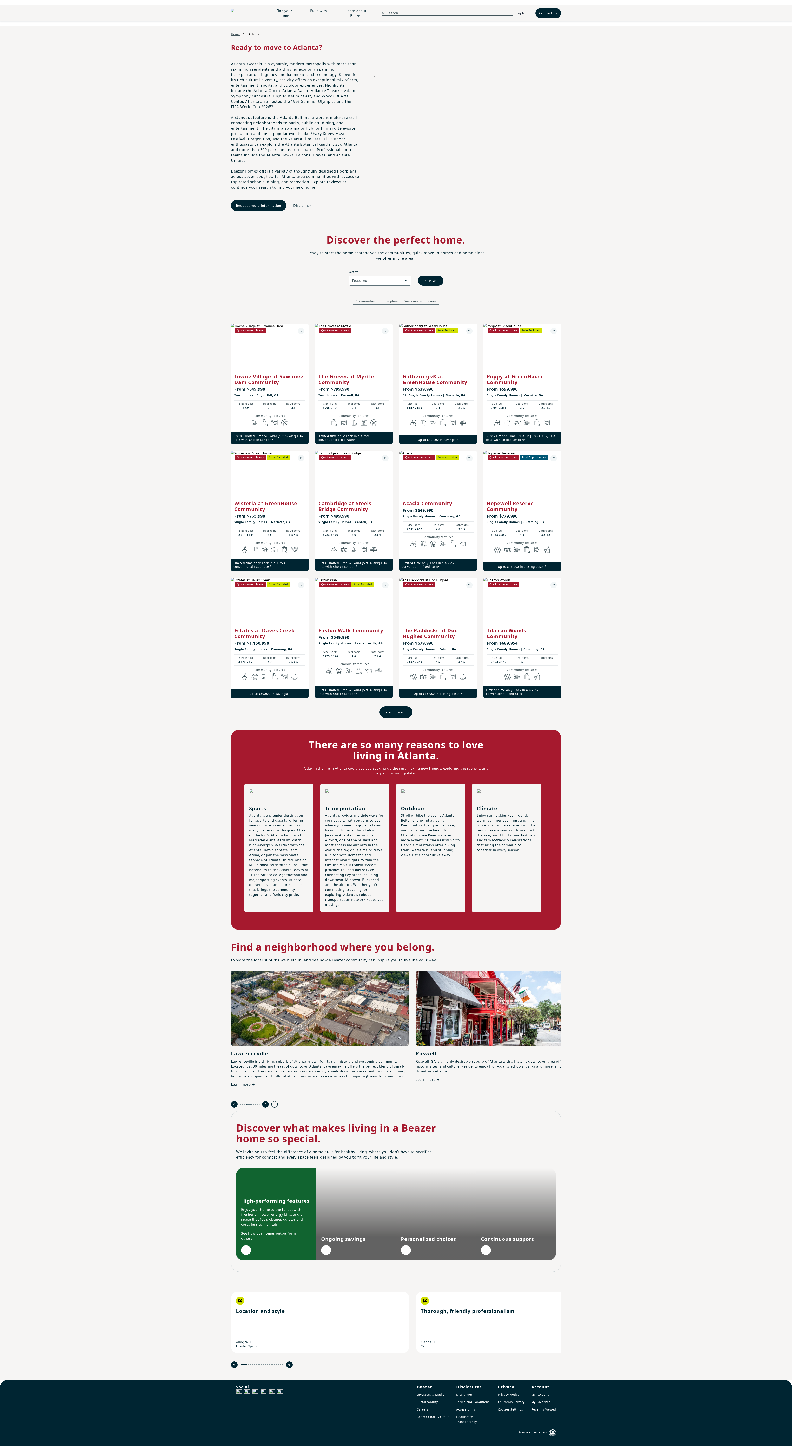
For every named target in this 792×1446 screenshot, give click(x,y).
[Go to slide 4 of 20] (252, 1364)
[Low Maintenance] (284, 423)
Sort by (353, 272)
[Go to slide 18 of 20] (278, 1364)
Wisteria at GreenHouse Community (265, 506)
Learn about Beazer (356, 13)
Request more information (258, 205)
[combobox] (380, 281)
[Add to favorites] (301, 331)
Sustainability (427, 1402)
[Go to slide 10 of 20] (263, 1364)
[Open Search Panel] (383, 13)
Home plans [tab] (390, 301)
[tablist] (396, 301)
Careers (423, 1409)
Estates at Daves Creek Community (264, 633)
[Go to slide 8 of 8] (259, 1104)
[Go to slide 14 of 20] (271, 1364)
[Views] (334, 549)
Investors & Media (431, 1394)
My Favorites (540, 1402)
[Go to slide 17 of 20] (276, 1364)
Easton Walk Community (350, 630)
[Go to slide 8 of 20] (259, 1364)
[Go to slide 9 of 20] (261, 1364)
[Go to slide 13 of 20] (269, 1364)
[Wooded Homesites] (433, 544)
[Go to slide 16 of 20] (274, 1364)
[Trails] (433, 423)
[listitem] (320, 1322)
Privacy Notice (509, 1394)
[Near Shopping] (265, 423)
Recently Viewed (543, 1409)
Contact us (548, 13)
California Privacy (511, 1402)
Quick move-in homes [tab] (420, 301)
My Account (540, 1394)
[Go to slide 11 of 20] (265, 1364)
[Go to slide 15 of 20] (272, 1364)
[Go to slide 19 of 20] (280, 1364)
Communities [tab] (366, 301)
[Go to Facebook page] (239, 1392)
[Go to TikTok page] (255, 1392)
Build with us (318, 13)
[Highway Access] (463, 423)
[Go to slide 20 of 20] (282, 1364)
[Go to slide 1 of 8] (240, 1104)
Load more (393, 712)
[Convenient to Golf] (354, 423)
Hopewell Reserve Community (510, 506)
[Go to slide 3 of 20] (250, 1364)
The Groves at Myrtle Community (346, 379)
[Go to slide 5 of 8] (251, 1104)
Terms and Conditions (473, 1402)
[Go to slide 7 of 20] (258, 1364)
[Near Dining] (275, 423)
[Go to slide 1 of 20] (244, 1364)
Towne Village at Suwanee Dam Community (268, 379)
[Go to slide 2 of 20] (248, 1364)
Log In (520, 13)
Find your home (284, 13)
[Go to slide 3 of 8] (244, 1104)
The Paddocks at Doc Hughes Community (430, 633)
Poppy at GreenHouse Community (515, 379)
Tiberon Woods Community (506, 633)
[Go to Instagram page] (247, 1392)
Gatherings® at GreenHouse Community (435, 379)
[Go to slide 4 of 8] (246, 1104)
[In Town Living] (364, 423)
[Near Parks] (255, 423)
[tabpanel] (396, 516)
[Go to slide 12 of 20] (267, 1364)
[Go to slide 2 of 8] (242, 1104)
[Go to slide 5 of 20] (254, 1364)
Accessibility (465, 1409)
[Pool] (423, 423)
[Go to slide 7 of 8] (257, 1104)
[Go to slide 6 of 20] (256, 1364)
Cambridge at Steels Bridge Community (344, 506)
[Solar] (413, 423)
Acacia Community (427, 503)
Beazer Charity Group (433, 1417)
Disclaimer (302, 205)
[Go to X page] (263, 1392)
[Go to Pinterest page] (280, 1392)
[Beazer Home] (246, 13)
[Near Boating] (344, 549)
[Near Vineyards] (547, 549)
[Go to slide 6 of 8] (255, 1104)
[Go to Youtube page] (272, 1392)
